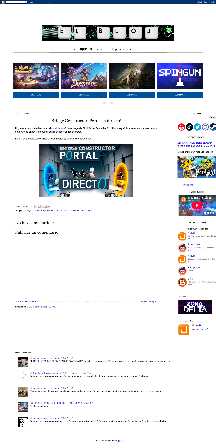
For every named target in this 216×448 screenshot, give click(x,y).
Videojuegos (86, 210)
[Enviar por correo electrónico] (35, 206)
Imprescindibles (121, 49)
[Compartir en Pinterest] (48, 206)
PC (78, 210)
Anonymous (194, 267)
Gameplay (71, 210)
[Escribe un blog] (39, 206)
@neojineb (188, 184)
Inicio (88, 301)
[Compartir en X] (42, 206)
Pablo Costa (194, 244)
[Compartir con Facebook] (45, 206)
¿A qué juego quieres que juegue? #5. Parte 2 (51, 388)
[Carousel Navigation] (108, 102)
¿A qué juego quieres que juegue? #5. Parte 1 (51, 358)
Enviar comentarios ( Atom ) (42, 306)
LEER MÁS (36, 94)
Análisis (102, 49)
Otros (139, 49)
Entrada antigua (148, 301)
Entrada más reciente (26, 301)
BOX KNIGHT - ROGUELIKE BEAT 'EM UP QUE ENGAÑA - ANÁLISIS (61, 403)
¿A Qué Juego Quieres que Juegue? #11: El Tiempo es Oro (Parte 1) (62, 373)
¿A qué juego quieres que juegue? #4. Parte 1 (51, 418)
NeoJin (191, 233)
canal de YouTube (60, 128)
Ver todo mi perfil (200, 329)
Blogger (118, 440)
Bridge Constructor (33, 210)
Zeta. (190, 278)
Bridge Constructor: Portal (54, 210)
